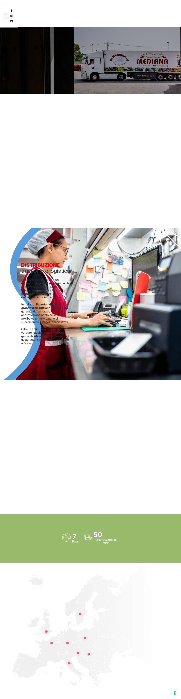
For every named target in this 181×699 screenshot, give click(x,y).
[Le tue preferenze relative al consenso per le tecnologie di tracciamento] (174, 692)
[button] (6, 16)
